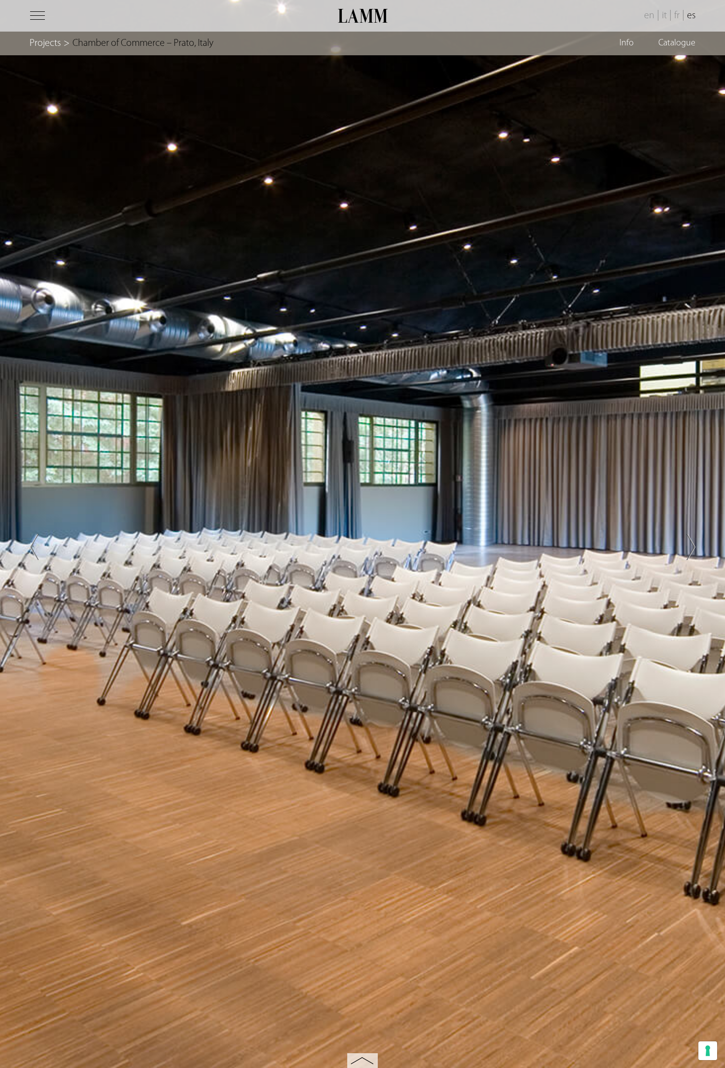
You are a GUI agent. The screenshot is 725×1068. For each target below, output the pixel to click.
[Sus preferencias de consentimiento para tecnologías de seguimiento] (707, 1050)
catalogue (676, 43)
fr (677, 16)
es (691, 16)
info (626, 43)
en (649, 16)
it (664, 16)
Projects (45, 43)
